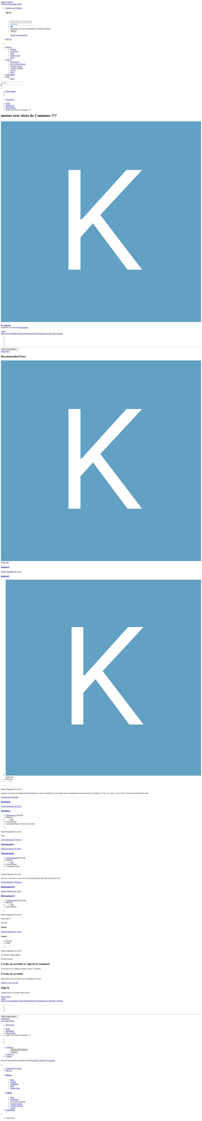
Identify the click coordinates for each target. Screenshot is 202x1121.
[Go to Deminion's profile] (6, 797)
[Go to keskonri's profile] (101, 321)
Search (12, 70)
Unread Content (16, 66)
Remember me (15, 29)
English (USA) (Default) (19, 1050)
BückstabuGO (8, 887)
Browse (8, 47)
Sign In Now (6, 997)
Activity (9, 60)
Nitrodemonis (7, 844)
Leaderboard (10, 75)
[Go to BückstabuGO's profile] (7, 882)
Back (12, 1080)
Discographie (23, 327)
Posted (11, 572)
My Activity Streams (17, 64)
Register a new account (9, 983)
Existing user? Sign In (14, 8)
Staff (12, 53)
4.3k (12, 862)
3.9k (12, 905)
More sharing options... (9, 349)
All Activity (14, 62)
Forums (13, 49)
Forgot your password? (18, 35)
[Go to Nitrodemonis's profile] (7, 840)
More (12, 58)
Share (3, 331)
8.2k (12, 820)
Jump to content (7, 2)
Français (14, 1052)
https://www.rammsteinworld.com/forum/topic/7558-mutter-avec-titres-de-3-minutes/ (32, 334)
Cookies (9, 1056)
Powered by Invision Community (43, 1060)
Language (9, 1047)
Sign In (13, 31)
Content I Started (16, 68)
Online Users (15, 56)
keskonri (7, 325)
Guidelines (14, 51)
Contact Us (10, 1054)
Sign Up (9, 39)
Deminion (5, 802)
